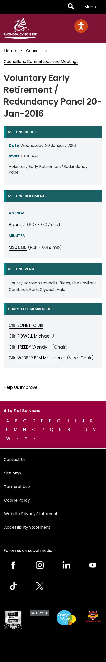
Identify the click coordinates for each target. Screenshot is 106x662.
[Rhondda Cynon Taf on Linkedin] (66, 565)
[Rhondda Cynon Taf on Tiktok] (13, 586)
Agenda (17, 225)
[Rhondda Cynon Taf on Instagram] (40, 565)
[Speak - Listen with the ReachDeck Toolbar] (81, 26)
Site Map (12, 473)
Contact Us (15, 459)
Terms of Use (17, 486)
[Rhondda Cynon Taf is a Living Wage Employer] (66, 617)
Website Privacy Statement (31, 514)
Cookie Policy (17, 500)
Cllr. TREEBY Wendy (28, 347)
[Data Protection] (93, 616)
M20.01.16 (18, 247)
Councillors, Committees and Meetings (41, 61)
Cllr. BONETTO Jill (26, 325)
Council (33, 51)
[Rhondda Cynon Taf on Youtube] (93, 565)
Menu (91, 8)
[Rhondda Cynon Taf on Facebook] (13, 565)
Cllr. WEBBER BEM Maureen (35, 358)
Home (10, 51)
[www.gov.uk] (13, 620)
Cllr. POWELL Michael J (31, 336)
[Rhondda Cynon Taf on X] (40, 586)
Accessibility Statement (27, 527)
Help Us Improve (21, 387)
